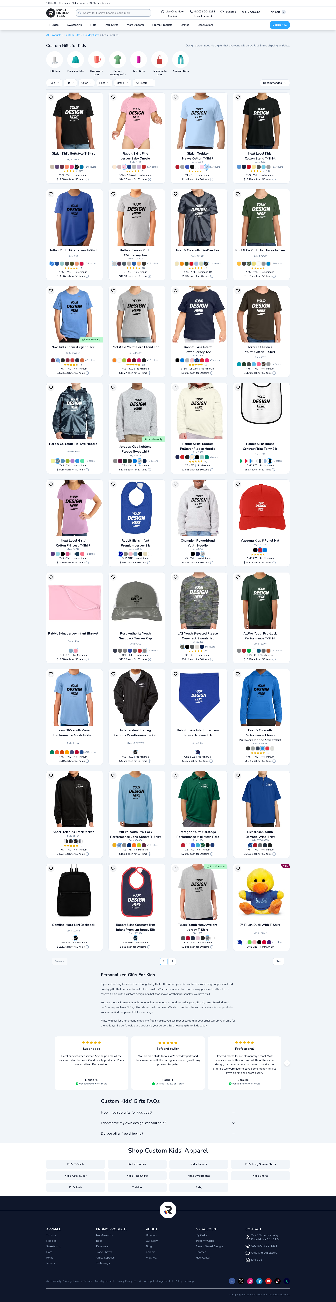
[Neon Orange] (134, 845)
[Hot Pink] (82, 554)
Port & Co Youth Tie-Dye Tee (197, 250)
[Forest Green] (186, 264)
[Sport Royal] (81, 752)
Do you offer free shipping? (122, 1133)
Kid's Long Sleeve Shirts (260, 1164)
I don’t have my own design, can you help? (133, 1123)
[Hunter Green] (203, 845)
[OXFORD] (115, 461)
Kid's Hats (75, 1187)
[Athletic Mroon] (134, 360)
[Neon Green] (119, 264)
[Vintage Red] (144, 167)
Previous (59, 961)
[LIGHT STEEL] (203, 554)
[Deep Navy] (257, 748)
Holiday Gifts (91, 35)
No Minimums (104, 1235)
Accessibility (53, 1281)
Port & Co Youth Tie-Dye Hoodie (73, 444)
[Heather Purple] (57, 167)
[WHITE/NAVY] (259, 461)
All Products (53, 35)
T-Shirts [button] (54, 25)
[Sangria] (139, 360)
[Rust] (268, 651)
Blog (149, 1246)
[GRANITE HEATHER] (192, 647)
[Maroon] (144, 845)
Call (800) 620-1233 (264, 1246)
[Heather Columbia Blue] (239, 167)
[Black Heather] (144, 264)
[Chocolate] (263, 364)
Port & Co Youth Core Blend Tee (135, 347)
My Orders (202, 1235)
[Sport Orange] (57, 752)
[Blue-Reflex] (240, 942)
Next (278, 961)
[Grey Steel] (135, 651)
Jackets (50, 1263)
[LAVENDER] (139, 167)
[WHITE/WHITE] (254, 461)
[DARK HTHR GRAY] (268, 167)
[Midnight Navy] (77, 554)
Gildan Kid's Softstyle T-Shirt (73, 153)
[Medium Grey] (263, 264)
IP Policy (177, 1281)
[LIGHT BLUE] (207, 167)
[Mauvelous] (119, 167)
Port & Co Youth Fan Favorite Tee (260, 250)
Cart (279, 12)
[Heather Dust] (129, 264)
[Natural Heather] (114, 167)
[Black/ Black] (76, 841)
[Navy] (63, 461)
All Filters (142, 83)
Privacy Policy (124, 1281)
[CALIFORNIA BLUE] (239, 364)
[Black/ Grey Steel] (120, 651)
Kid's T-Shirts (75, 1164)
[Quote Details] (87, 179)
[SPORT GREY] (182, 167)
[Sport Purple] (72, 752)
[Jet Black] (144, 360)
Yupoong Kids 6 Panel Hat (260, 540)
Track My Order (205, 1241)
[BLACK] (192, 167)
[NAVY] (197, 360)
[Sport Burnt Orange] (62, 752)
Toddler (137, 1187)
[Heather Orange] (67, 167)
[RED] (177, 167)
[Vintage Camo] (182, 647)
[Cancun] (58, 554)
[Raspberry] (67, 554)
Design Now (279, 24)
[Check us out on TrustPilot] (287, 1281)
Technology (103, 1263)
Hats (49, 1252)
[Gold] (114, 845)
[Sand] (52, 167)
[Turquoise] (198, 845)
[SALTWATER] (202, 457)
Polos (49, 1258)
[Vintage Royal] (129, 167)
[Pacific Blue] (259, 651)
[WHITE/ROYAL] (249, 461)
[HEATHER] (134, 167)
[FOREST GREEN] (244, 364)
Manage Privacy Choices (77, 1281)
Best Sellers (205, 25)
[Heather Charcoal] (67, 264)
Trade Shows (104, 1252)
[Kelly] (82, 461)
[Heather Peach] (139, 264)
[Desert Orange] (82, 360)
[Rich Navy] (115, 651)
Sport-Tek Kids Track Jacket (73, 832)
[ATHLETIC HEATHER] (268, 364)
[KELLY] (207, 457)
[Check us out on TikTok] (277, 1281)
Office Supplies (105, 1258)
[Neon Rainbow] (53, 461)
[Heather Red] (81, 264)
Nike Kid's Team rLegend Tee (73, 347)
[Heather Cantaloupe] (77, 264)
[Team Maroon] (67, 360)
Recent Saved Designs (209, 1246)
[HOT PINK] (207, 360)
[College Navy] (77, 360)
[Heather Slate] (124, 264)
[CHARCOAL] (259, 167)
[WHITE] (197, 167)
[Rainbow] (67, 461)
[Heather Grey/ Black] (125, 651)
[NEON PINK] (259, 364)
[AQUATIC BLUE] (254, 364)
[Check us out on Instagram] (250, 1281)
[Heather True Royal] (134, 264)
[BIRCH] (140, 461)
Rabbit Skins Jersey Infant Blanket (73, 633)
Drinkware (102, 1246)
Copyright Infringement (156, 1281)
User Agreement (104, 1281)
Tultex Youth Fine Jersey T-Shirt (73, 250)
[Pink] (76, 651)
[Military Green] (72, 264)
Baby (199, 1187)
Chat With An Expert (264, 1253)
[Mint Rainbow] (177, 264)
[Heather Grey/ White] (144, 651)
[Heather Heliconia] (72, 167)
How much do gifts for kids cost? (126, 1112)
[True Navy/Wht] (80, 841)
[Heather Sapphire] (81, 167)
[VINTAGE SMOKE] (187, 457)
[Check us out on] (259, 1281)
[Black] (77, 167)
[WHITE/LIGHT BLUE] (264, 461)
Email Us (256, 1260)
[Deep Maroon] (53, 360)
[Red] (191, 264)
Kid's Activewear (76, 1176)
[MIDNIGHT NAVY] (244, 167)
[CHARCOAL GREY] (249, 364)
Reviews (151, 1235)
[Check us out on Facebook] (232, 1281)
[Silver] (272, 748)
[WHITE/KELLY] (240, 461)
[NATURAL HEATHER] (197, 647)
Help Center (203, 1258)
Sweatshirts (53, 1246)
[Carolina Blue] (119, 845)
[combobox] (113, 13)
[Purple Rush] (53, 554)
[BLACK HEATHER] (130, 461)
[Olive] (249, 264)
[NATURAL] (145, 554)
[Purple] (72, 461)
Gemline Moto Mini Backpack (73, 925)
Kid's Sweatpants (199, 1176)
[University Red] (72, 360)
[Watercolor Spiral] (201, 264)
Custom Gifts (72, 35)
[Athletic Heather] (114, 264)
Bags (99, 1241)
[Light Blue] (196, 264)
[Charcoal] (244, 264)
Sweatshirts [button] (74, 25)
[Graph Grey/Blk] (71, 841)
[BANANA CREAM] (254, 167)
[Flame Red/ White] (140, 651)
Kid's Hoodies (137, 1164)
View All (151, 1258)
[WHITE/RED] (245, 461)
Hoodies (51, 1241)
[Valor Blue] (58, 360)
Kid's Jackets (199, 1164)
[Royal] (57, 264)
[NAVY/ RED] (135, 938)
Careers (150, 1252)
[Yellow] (254, 264)
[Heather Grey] (207, 938)
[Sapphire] (268, 264)
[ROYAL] (187, 167)
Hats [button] (93, 25)
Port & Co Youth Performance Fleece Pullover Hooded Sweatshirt (260, 735)
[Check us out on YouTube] (268, 1281)
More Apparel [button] (135, 25)
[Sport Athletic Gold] (67, 752)
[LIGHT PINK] (202, 167)
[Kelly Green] (249, 651)
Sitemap (189, 1281)
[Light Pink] (198, 938)
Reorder (201, 1252)
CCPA (137, 1281)
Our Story (152, 1241)
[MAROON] (120, 461)
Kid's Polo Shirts (137, 1176)
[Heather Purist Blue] (62, 264)
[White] (259, 264)
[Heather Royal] (52, 264)
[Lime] (124, 360)
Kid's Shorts (260, 1176)
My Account (252, 12)
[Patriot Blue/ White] (130, 651)
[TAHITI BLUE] (263, 167)
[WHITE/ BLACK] (269, 461)
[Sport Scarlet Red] (77, 752)
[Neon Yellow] (139, 845)
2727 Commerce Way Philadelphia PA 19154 (265, 1237)
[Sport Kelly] (52, 752)
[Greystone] (239, 651)
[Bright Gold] (239, 264)
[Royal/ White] (198, 752)
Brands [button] (185, 25)
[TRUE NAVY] (144, 461)
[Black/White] (66, 841)
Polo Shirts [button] (111, 25)
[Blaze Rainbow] (182, 264)
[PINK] (124, 167)
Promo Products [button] (162, 25)
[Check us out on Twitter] (241, 1281)
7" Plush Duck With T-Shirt (260, 925)
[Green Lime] (249, 942)
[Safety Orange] (114, 360)
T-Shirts (51, 1235)
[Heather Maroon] (62, 167)
